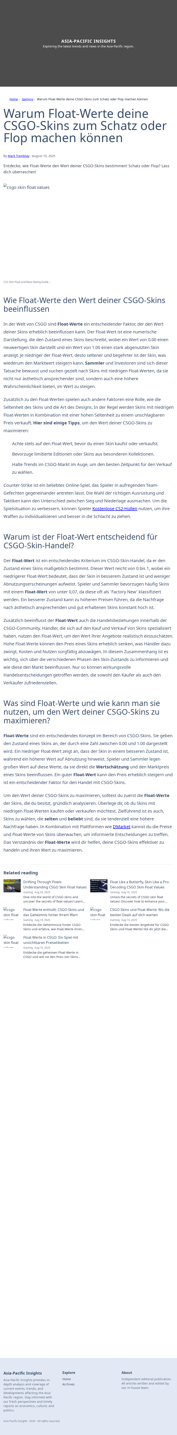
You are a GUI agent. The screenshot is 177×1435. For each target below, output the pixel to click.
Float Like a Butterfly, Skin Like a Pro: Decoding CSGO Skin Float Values (139, 885)
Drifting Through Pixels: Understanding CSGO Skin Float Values (55, 885)
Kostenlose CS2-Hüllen (114, 508)
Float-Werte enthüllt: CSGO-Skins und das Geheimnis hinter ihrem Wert (53, 912)
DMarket (121, 827)
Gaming (27, 99)
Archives (68, 1384)
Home (13, 99)
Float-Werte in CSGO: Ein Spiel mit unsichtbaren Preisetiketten (50, 940)
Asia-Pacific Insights (88, 41)
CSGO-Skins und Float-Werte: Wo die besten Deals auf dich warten (139, 912)
